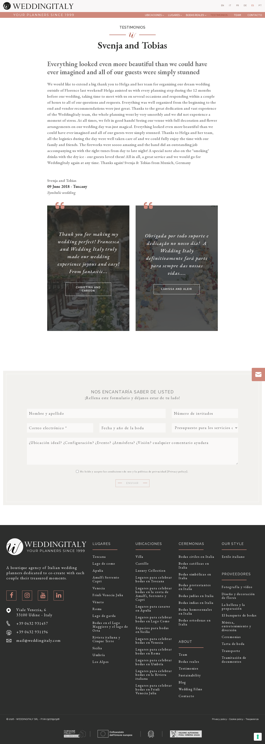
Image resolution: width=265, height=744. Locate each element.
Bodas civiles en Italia (196, 557)
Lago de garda (104, 616)
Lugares (174, 15)
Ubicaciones (153, 15)
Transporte (231, 651)
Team (237, 15)
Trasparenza (252, 719)
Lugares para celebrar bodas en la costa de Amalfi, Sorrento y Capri (154, 594)
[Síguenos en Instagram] (27, 596)
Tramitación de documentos (234, 660)
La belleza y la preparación (233, 607)
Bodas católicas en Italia (194, 565)
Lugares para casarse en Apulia (153, 608)
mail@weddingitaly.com (38, 640)
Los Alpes (101, 662)
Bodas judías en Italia (196, 596)
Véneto (98, 602)
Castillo (142, 563)
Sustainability (190, 675)
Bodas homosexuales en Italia (195, 611)
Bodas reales (195, 15)
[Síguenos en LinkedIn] (59, 596)
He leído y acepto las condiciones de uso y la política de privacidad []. (134, 471)
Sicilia (97, 648)
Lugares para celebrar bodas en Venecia (154, 641)
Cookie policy (236, 719)
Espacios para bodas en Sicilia (152, 630)
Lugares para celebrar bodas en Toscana (154, 579)
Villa (139, 557)
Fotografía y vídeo (237, 587)
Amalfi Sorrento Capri (106, 579)
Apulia (98, 571)
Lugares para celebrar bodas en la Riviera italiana (154, 675)
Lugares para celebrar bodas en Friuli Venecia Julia (154, 689)
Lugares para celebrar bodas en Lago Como (154, 619)
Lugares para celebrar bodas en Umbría (154, 662)
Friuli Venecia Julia (108, 595)
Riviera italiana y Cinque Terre (106, 639)
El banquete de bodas (239, 615)
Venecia (99, 588)
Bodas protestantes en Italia (195, 587)
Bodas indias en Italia (196, 603)
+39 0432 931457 (32, 623)
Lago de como (104, 563)
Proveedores (236, 574)
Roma (97, 609)
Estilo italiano (233, 557)
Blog (182, 682)
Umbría (99, 655)
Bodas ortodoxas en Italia (195, 622)
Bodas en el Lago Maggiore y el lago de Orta (110, 626)
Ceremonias (231, 637)
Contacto (254, 15)
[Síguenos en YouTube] (43, 596)
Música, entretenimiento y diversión (236, 626)
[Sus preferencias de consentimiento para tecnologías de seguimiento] (258, 737)
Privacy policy (177, 471)
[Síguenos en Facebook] (11, 596)
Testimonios (219, 15)
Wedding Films (190, 689)
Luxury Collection (151, 571)
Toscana (99, 557)
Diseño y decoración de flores (238, 596)
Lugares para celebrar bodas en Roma (154, 651)
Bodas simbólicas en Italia (195, 576)
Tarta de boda (233, 644)
